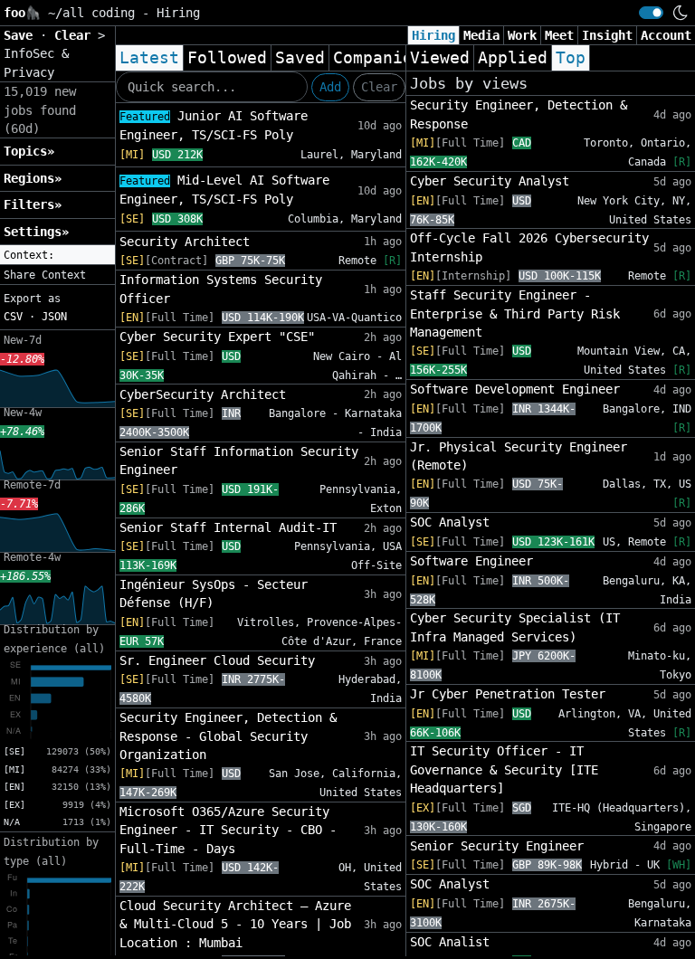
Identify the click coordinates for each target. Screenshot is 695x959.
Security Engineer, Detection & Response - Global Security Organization (228, 736)
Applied (512, 58)
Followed (227, 58)
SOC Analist (450, 942)
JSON (54, 316)
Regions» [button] (33, 178)
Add (330, 87)
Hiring (433, 35)
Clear (379, 87)
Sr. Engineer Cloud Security (217, 660)
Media (481, 35)
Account (666, 35)
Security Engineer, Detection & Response (518, 114)
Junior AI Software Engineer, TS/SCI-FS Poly (213, 125)
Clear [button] (76, 35)
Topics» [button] (29, 151)
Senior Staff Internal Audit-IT (228, 527)
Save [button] (22, 35)
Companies (378, 58)
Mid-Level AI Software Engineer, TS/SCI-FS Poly (224, 189)
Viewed (440, 58)
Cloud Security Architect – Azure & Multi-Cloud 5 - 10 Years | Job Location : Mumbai (235, 924)
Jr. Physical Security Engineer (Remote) (518, 456)
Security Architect (184, 241)
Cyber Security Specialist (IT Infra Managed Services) (515, 627)
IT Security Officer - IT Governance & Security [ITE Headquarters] (504, 769)
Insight (607, 35)
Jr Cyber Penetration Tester (507, 694)
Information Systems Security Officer (220, 288)
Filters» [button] (33, 204)
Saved (300, 58)
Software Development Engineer (515, 389)
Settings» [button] (36, 231)
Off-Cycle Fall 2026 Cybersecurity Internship (529, 247)
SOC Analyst (450, 522)
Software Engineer (471, 561)
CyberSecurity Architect (202, 394)
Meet (559, 35)
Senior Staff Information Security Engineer (238, 460)
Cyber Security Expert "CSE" (217, 336)
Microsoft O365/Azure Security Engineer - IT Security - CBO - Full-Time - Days (228, 830)
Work (522, 35)
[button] (57, 255)
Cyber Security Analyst (489, 181)
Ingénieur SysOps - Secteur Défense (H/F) (213, 593)
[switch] (651, 12)
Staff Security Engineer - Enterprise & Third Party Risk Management (515, 313)
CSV (13, 316)
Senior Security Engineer (497, 846)
